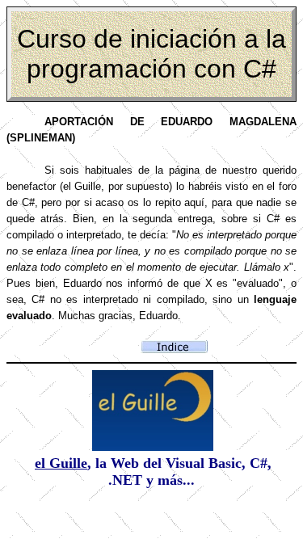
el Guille (61, 463)
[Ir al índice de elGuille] (152, 446)
